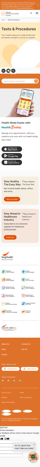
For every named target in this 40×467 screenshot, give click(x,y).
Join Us (24, 349)
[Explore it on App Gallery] (12, 162)
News (4, 349)
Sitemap (4, 397)
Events (4, 354)
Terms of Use (6, 392)
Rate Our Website (26, 397)
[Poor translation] (7, 438)
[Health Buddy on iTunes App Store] (12, 149)
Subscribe (10, 237)
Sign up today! (12, 199)
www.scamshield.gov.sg (25, 8)
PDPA (22, 392)
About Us (5, 344)
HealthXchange (12, 369)
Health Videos (31, 369)
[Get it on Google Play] (12, 155)
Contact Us (25, 344)
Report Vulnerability (8, 402)
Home (3, 20)
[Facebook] (4, 382)
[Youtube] (21, 382)
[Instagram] (9, 382)
